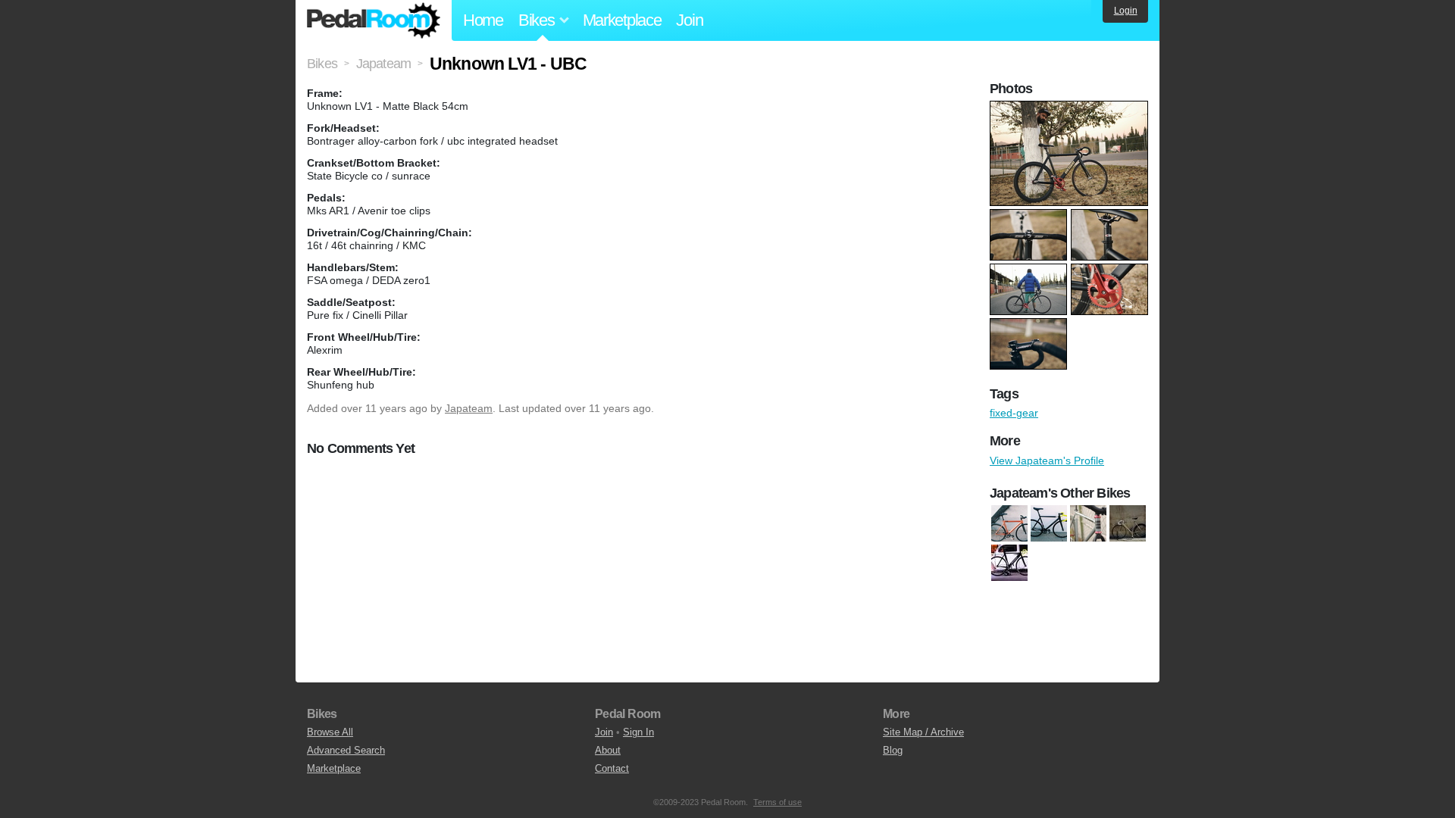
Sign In (638, 732)
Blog (893, 750)
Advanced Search (346, 750)
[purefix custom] (1088, 523)
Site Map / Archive (923, 732)
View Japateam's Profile (1047, 460)
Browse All (330, 732)
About (608, 750)
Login (1125, 10)
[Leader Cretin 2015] (1049, 523)
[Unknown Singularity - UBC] (1009, 563)
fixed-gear (1014, 413)
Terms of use (777, 802)
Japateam (469, 408)
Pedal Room (373, 20)
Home (483, 20)
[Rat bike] (1127, 523)
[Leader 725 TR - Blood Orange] (1009, 523)
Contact (612, 768)
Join (689, 20)
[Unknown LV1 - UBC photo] (1071, 108)
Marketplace (622, 20)
